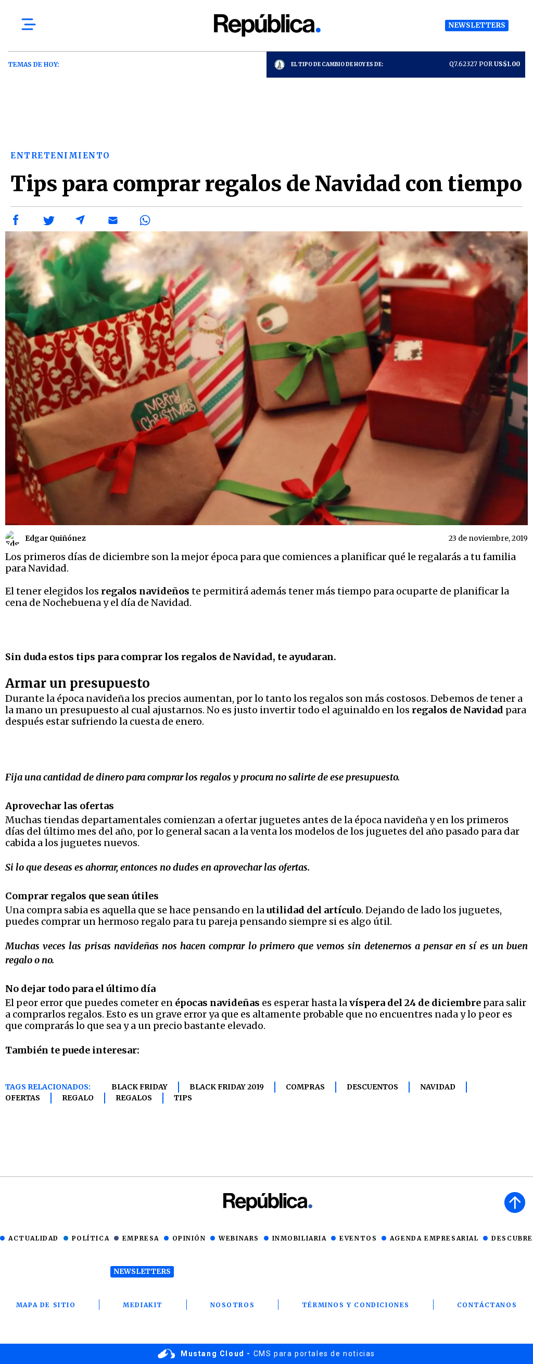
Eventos (358, 1238)
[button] (16, 220)
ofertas (22, 1097)
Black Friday (139, 1087)
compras (305, 1087)
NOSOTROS (232, 1305)
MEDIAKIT (143, 1305)
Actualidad (33, 1238)
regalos (134, 1097)
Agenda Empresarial (434, 1238)
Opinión (189, 1238)
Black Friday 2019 (226, 1087)
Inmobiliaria (299, 1238)
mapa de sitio (46, 1305)
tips (183, 1097)
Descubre (512, 1238)
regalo (78, 1097)
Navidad (437, 1087)
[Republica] (266, 25)
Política (91, 1238)
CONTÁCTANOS (487, 1305)
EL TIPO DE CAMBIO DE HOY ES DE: (337, 64)
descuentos (372, 1087)
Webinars (239, 1238)
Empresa (140, 1238)
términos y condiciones (356, 1305)
